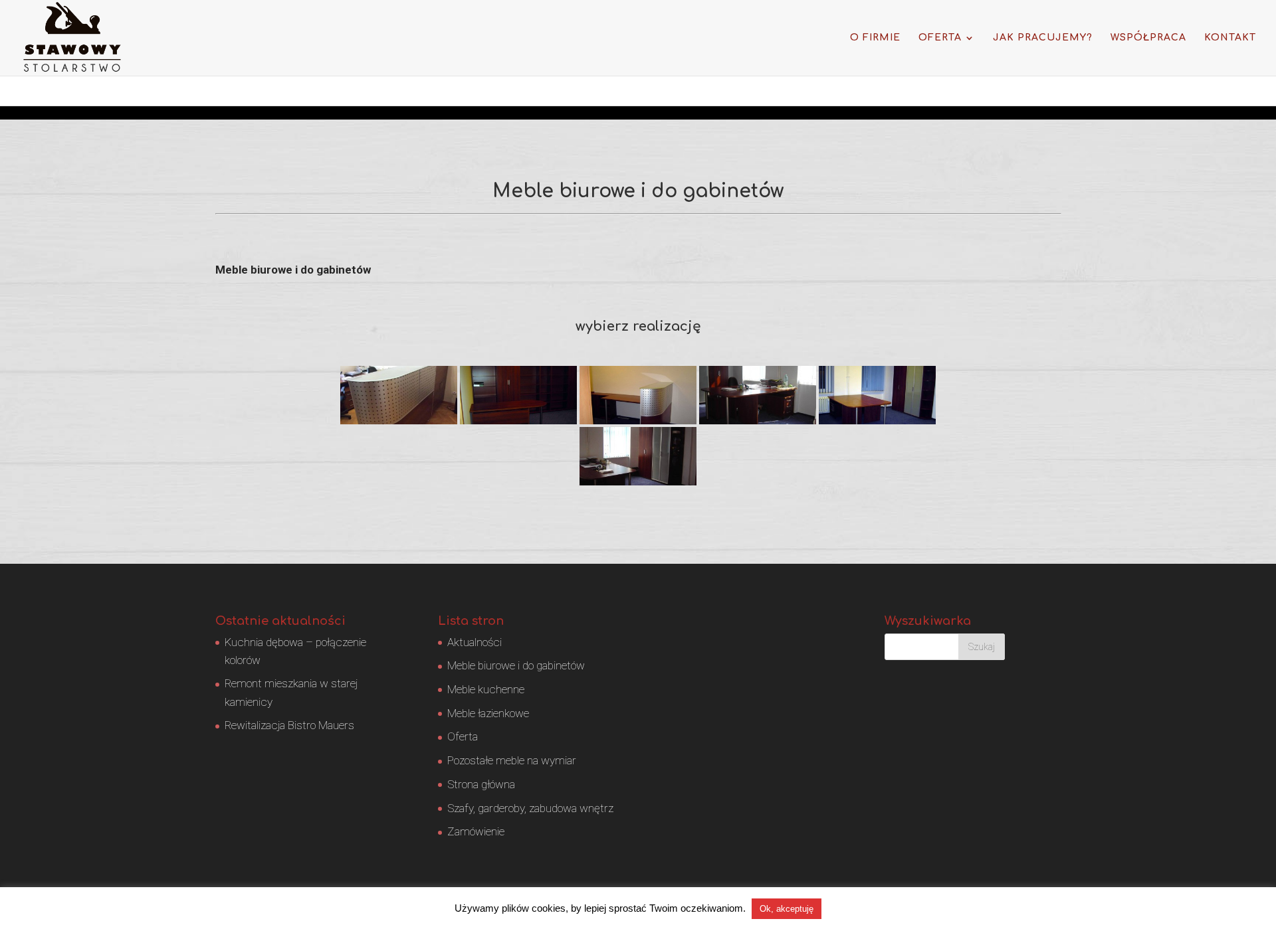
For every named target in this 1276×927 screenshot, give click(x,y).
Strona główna (481, 784)
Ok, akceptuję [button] (786, 909)
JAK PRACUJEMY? (1043, 37)
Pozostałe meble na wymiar (511, 760)
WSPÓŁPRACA (1148, 37)
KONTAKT (1230, 37)
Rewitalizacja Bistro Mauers (289, 725)
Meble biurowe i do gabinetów (516, 665)
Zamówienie (475, 831)
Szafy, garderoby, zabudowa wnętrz (530, 808)
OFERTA (940, 37)
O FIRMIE (875, 37)
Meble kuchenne (485, 689)
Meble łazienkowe (488, 713)
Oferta (462, 736)
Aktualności (474, 642)
